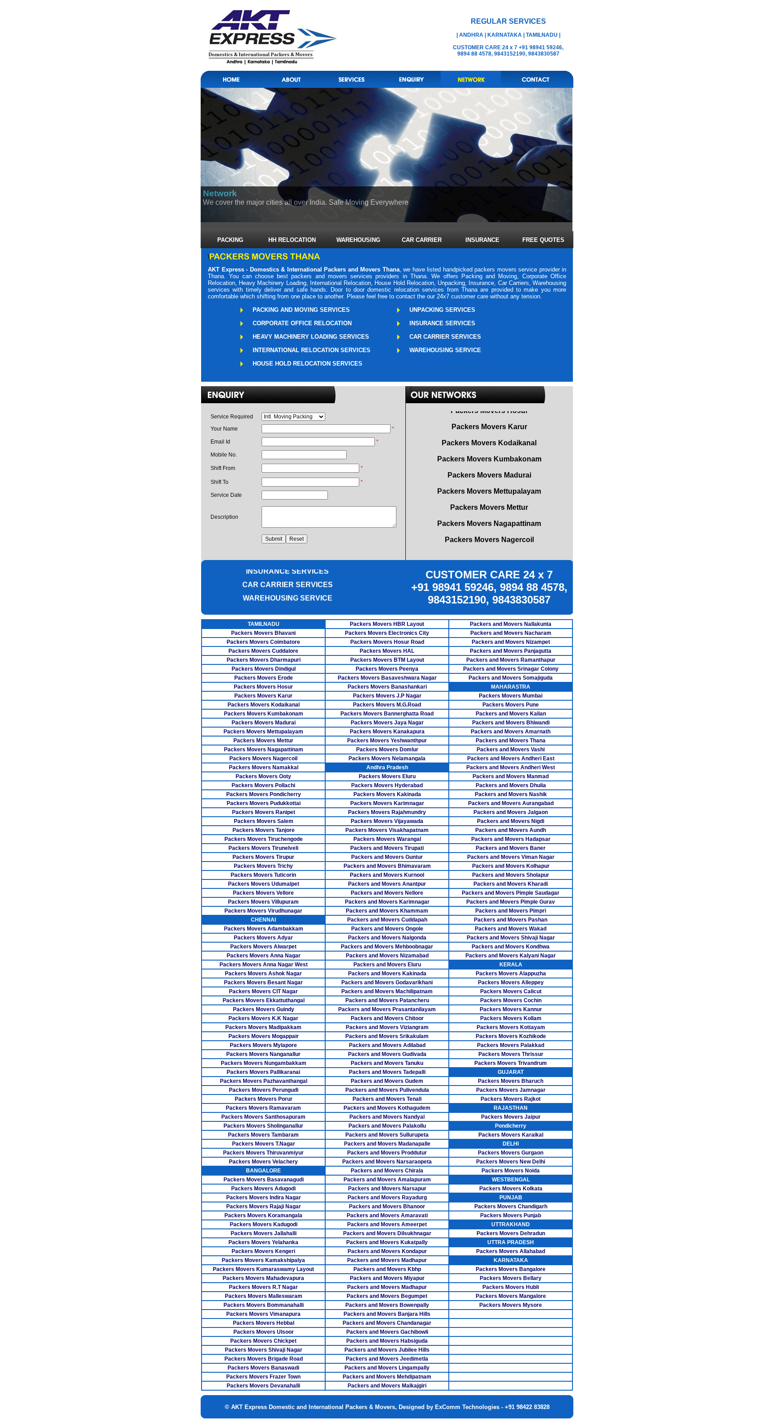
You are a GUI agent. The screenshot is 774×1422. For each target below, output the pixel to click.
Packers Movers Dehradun (511, 1233)
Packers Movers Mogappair (263, 1036)
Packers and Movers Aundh (510, 830)
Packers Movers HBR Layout (387, 624)
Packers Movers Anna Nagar (264, 955)
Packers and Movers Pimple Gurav (510, 902)
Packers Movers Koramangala (263, 1215)
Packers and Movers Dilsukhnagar (387, 1233)
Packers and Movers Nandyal (387, 1117)
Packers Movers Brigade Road (263, 1359)
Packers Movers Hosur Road (387, 642)
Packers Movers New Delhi (510, 1162)
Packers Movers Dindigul (264, 669)
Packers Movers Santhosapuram (263, 1117)
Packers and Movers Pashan (510, 920)
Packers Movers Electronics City (387, 633)
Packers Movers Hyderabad (387, 785)
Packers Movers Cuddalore (263, 651)
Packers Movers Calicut (511, 991)
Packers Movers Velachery (263, 1162)
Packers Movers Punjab (510, 1215)
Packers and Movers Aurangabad (511, 803)
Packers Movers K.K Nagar (263, 1018)
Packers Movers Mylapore (263, 1045)
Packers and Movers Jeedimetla (387, 1359)
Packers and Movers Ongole (387, 929)
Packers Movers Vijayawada (387, 821)
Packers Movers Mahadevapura (263, 1278)
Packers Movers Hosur (263, 687)
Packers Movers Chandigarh (510, 1206)
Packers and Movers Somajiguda (511, 678)
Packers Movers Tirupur (263, 857)
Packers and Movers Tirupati (387, 848)
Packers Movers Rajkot (511, 1099)
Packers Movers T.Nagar (263, 1144)
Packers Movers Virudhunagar (263, 911)
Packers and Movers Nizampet (511, 642)
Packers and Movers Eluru (387, 964)
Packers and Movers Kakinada (387, 973)
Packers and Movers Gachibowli (387, 1332)
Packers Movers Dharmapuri (264, 660)
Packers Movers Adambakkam (263, 929)
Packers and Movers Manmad (511, 776)
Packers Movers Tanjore (263, 830)
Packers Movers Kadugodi (263, 1224)
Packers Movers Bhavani (263, 633)
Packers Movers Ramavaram (263, 1108)
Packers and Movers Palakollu (387, 1126)
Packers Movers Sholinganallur (263, 1126)
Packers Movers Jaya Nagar (387, 723)
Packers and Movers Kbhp (387, 1269)
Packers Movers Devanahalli (263, 1386)
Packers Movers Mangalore (511, 1296)
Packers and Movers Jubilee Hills (387, 1350)
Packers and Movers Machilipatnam (387, 991)
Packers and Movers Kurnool (387, 875)
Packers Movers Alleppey (511, 982)
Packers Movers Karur (263, 696)
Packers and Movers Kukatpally (387, 1242)
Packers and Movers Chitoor (387, 1018)
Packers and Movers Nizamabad (387, 955)
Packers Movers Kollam (511, 1018)
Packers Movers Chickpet (263, 1341)
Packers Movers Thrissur (510, 1054)
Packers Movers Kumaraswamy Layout (263, 1269)
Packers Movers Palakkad (510, 1045)
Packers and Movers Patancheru (387, 1000)
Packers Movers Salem (263, 821)
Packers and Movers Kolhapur (511, 866)
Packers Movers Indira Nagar (263, 1197)
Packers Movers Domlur (387, 749)
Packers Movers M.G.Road (387, 705)
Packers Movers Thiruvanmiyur (263, 1153)
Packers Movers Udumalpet (263, 884)
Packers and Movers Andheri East (511, 758)
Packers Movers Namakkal (263, 767)
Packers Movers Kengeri (263, 1251)
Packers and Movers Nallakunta (510, 624)
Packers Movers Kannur (511, 1009)
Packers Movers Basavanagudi (264, 1179)
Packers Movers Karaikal (510, 1135)
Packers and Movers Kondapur (387, 1251)
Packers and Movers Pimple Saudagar (510, 893)
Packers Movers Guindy (263, 1009)
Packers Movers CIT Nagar (263, 991)
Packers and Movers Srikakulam (387, 1036)
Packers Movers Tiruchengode (263, 839)
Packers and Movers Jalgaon (510, 812)
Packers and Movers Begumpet (387, 1296)
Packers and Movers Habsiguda (387, 1341)
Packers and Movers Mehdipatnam (387, 1377)
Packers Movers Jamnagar (511, 1090)
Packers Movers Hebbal (263, 1323)
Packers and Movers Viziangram (387, 1027)
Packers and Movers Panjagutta (510, 651)
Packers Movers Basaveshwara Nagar (387, 678)
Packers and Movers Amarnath (510, 731)
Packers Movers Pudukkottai (264, 803)
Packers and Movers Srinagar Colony (511, 669)
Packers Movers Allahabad (510, 1251)
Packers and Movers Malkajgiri (387, 1386)
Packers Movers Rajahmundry (387, 812)
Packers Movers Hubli (510, 1287)
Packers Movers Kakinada (387, 794)
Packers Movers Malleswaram (263, 1296)
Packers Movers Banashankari (387, 687)
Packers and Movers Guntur (387, 857)
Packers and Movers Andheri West (510, 767)
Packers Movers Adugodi (263, 1188)
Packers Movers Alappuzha (511, 973)
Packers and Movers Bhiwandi (511, 723)
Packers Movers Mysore (510, 1305)
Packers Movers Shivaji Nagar (263, 1350)
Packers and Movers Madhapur (387, 1260)
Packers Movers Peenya (387, 669)
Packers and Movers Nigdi (510, 821)
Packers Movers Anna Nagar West (263, 964)
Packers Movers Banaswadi (263, 1368)
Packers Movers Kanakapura (387, 731)
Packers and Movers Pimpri (510, 911)
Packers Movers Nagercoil (263, 758)
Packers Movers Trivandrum (510, 1063)
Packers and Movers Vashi (511, 749)
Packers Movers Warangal (387, 839)
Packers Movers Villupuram (263, 902)
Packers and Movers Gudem (387, 1081)
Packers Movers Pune (510, 705)
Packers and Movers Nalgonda (387, 938)
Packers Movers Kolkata (510, 1188)
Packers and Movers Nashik (511, 794)
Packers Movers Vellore (263, 893)
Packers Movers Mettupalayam (263, 731)
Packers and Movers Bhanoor (387, 1206)
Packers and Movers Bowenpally (387, 1305)
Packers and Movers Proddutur (387, 1153)
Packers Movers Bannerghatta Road (387, 714)
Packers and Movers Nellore (387, 893)
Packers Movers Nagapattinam (263, 749)
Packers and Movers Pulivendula (387, 1090)
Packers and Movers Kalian (511, 714)
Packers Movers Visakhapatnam (387, 830)
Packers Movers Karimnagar (387, 803)
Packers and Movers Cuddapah (387, 920)
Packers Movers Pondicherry (263, 794)
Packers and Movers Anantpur (387, 884)
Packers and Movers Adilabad (387, 1045)
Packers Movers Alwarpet (263, 947)
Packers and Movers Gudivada (387, 1054)
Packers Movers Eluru (387, 776)
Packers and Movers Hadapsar (510, 839)
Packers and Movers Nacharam (510, 633)
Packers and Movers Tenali (387, 1099)
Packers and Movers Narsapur (387, 1188)
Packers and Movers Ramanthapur (510, 660)
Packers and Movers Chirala (387, 1171)
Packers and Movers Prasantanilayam (387, 1009)
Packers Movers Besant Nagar (263, 982)
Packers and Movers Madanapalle (387, 1144)
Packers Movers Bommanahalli (264, 1305)
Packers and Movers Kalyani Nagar (510, 955)
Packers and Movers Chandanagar (387, 1323)
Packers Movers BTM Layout (387, 660)
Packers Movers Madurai (264, 723)
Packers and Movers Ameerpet (387, 1224)
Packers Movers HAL (387, 651)
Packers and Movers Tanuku (387, 1063)
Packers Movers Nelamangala (387, 758)
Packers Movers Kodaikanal (264, 705)
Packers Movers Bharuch (510, 1081)
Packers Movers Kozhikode (511, 1036)
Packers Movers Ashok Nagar (263, 973)
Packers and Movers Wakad (510, 929)
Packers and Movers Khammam (387, 911)
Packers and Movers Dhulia (511, 785)
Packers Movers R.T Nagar (263, 1287)
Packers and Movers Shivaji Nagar (511, 938)
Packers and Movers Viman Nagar (511, 857)
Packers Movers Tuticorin (263, 875)
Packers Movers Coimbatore (263, 642)
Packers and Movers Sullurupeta (387, 1135)
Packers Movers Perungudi (263, 1090)
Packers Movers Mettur (263, 740)
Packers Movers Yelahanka (263, 1242)
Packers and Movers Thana (511, 740)
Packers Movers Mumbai (510, 696)
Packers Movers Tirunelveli (263, 848)
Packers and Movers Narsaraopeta (387, 1162)
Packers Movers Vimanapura (263, 1314)
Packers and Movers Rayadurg (387, 1197)
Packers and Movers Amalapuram (387, 1179)
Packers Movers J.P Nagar (387, 696)
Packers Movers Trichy (263, 866)
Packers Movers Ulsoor (263, 1332)
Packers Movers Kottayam (511, 1027)
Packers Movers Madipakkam (263, 1027)
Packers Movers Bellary (511, 1278)
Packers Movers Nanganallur (263, 1054)
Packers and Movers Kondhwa (511, 947)
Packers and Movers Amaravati (387, 1215)
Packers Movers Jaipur (511, 1117)
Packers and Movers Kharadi (510, 884)
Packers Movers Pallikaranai (263, 1072)
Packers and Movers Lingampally (387, 1368)
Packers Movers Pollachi (263, 785)
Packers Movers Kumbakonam (263, 714)
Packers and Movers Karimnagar (387, 902)
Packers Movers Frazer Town (263, 1377)
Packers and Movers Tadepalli (387, 1072)
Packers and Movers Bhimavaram (387, 866)
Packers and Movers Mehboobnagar (387, 947)
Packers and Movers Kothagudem (387, 1108)
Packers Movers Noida (511, 1171)
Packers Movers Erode (263, 678)
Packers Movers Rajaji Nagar (263, 1206)
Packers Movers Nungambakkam (263, 1063)
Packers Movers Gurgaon (510, 1153)
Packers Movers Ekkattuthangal (264, 1000)
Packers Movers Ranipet (263, 812)
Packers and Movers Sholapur (510, 875)
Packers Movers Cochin (511, 1000)
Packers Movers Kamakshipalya (263, 1260)
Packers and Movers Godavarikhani (387, 982)
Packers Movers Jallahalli (264, 1233)
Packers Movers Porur (263, 1099)
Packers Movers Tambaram (263, 1135)
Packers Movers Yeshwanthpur (387, 740)
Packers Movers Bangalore (511, 1269)
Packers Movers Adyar (263, 938)
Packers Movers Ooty (263, 776)
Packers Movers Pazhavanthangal (263, 1081)
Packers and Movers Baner (511, 848)
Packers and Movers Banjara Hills (387, 1314)
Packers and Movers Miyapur (387, 1278)
